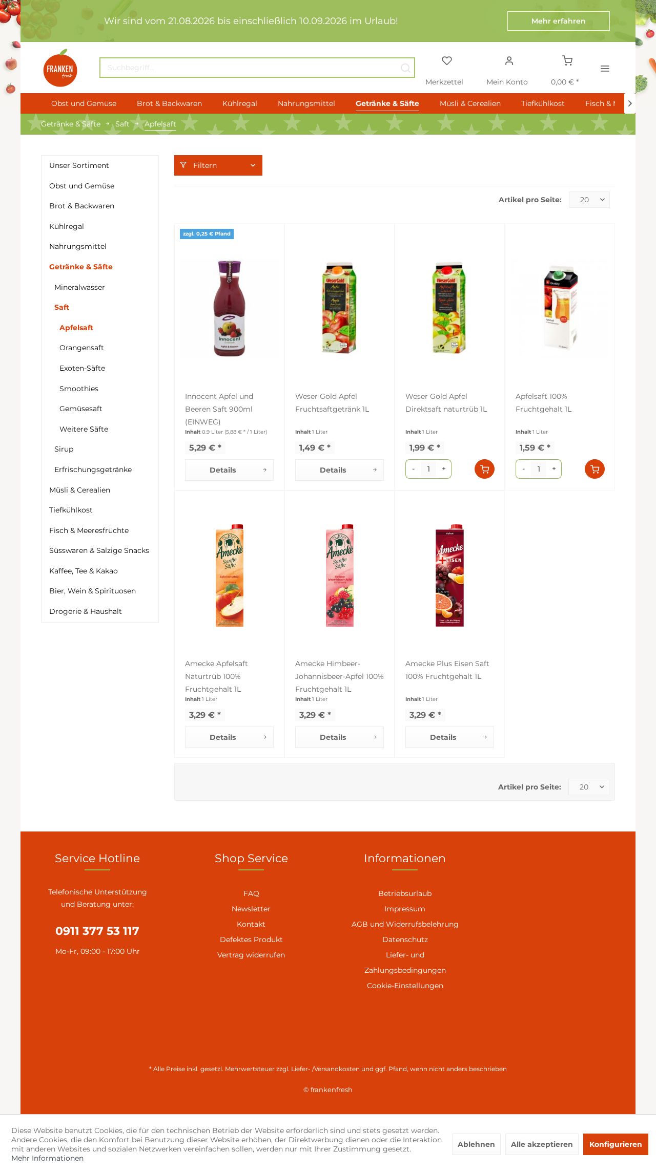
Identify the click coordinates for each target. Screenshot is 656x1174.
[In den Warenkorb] (485, 469)
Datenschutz (405, 939)
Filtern (204, 165)
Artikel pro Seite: (530, 199)
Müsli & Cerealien (79, 490)
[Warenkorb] (567, 60)
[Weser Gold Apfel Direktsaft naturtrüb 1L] (449, 308)
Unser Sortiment (79, 165)
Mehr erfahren (558, 21)
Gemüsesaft (80, 408)
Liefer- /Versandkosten (325, 1069)
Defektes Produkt (251, 939)
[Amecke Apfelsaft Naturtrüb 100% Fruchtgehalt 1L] (229, 575)
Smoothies (78, 388)
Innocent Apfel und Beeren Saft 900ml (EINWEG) (219, 409)
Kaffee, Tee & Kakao (83, 570)
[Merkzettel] (446, 60)
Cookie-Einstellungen (405, 985)
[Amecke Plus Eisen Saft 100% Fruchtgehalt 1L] (449, 575)
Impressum (404, 908)
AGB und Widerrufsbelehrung (405, 924)
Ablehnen (476, 1144)
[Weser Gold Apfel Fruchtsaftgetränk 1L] (339, 308)
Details (223, 470)
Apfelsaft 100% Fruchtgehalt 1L (543, 403)
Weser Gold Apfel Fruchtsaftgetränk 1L (332, 403)
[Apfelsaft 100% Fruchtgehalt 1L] (559, 308)
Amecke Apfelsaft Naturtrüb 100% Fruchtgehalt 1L (216, 676)
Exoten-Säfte (82, 368)
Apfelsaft (76, 327)
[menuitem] (257, 67)
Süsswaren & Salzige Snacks (99, 550)
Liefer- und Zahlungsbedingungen (405, 962)
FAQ (251, 893)
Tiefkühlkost (71, 510)
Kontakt (251, 924)
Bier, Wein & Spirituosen (92, 590)
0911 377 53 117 (97, 931)
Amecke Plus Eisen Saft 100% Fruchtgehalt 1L (447, 670)
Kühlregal (66, 226)
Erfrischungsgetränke (93, 469)
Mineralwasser (79, 287)
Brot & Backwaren (81, 205)
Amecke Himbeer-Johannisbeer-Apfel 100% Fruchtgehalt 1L (339, 676)
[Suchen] (405, 67)
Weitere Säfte (83, 429)
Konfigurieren (615, 1144)
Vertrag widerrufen (251, 954)
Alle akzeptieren (542, 1144)
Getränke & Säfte (81, 266)
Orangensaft (81, 347)
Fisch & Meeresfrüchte (89, 530)
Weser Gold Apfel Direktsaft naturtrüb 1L (446, 403)
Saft (61, 307)
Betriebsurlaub (405, 893)
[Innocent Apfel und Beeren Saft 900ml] (229, 308)
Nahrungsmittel (78, 246)
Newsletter (251, 908)
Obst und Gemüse (81, 185)
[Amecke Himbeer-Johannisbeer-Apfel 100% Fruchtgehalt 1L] (339, 575)
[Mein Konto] (509, 60)
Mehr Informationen (47, 1158)
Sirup (63, 449)
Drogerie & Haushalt (85, 611)
